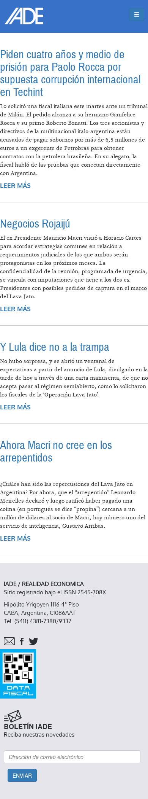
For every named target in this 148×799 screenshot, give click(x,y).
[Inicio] (24, 16)
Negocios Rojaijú (35, 223)
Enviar (22, 775)
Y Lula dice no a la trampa (54, 347)
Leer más (15, 185)
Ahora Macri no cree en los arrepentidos (56, 451)
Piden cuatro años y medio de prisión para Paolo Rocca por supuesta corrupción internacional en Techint (70, 73)
